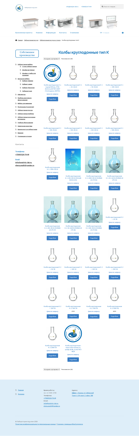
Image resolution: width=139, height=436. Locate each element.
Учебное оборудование (25, 122)
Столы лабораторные (29, 66)
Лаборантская (27, 91)
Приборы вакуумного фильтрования (25, 99)
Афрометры (22, 94)
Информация (51, 33)
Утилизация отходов (25, 136)
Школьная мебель (24, 79)
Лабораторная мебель (25, 64)
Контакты (63, 33)
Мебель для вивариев (25, 103)
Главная (20, 40)
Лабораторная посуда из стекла (50, 40)
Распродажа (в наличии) (26, 107)
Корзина (21, 394)
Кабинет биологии (28, 88)
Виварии (20, 133)
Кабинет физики (27, 81)
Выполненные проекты (23, 33)
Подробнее (52, 99)
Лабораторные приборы (26, 114)
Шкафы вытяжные (28, 70)
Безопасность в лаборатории (27, 129)
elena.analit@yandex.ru (52, 406)
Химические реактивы (25, 126)
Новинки (39, 33)
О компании (74, 33)
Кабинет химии (27, 84)
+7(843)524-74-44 (86, 7)
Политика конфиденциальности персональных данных (35, 424)
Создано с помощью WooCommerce (70, 424)
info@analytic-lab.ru (72, 7)
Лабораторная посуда (31, 40)
